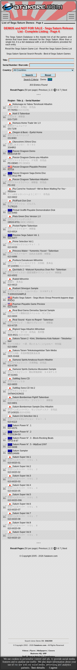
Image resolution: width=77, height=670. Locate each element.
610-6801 (30, 400)
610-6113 (27, 419)
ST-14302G (32, 409)
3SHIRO (22, 144)
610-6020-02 (23, 469)
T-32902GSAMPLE (30, 291)
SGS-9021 (26, 332)
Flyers (32, 651)
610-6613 (18, 282)
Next (64, 90)
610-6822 (37, 193)
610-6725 (30, 322)
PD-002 (28, 182)
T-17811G (22, 203)
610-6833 (19, 381)
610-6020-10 (23, 535)
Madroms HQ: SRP (38, 653)
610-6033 (24, 244)
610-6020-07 (23, 507)
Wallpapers (42, 651)
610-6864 (40, 342)
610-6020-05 (23, 488)
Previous (43, 90)
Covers (52, 651)
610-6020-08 (23, 516)
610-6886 (33, 254)
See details (38, 667)
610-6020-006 (23, 497)
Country (7, 70)
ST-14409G (30, 263)
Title (5, 60)
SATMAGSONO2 (21, 391)
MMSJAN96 (18, 452)
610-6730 (30, 363)
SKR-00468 (32, 353)
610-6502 (37, 272)
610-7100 (19, 116)
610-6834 (31, 313)
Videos (25, 651)
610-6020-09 (23, 525)
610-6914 (22, 229)
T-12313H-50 (19, 433)
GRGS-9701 (24, 219)
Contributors (49, 656)
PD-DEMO (28, 160)
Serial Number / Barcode (15, 65)
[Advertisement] (38, 596)
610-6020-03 (23, 479)
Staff (24, 656)
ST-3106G (32, 372)
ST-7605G (30, 107)
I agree (53, 667)
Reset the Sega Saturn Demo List (55, 48)
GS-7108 (24, 126)
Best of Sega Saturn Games (57, 53)
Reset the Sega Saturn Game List (21, 48)
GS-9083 (25, 135)
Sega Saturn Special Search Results (24, 53)
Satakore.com (50, 556)
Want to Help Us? (35, 656)
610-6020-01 (23, 460)
